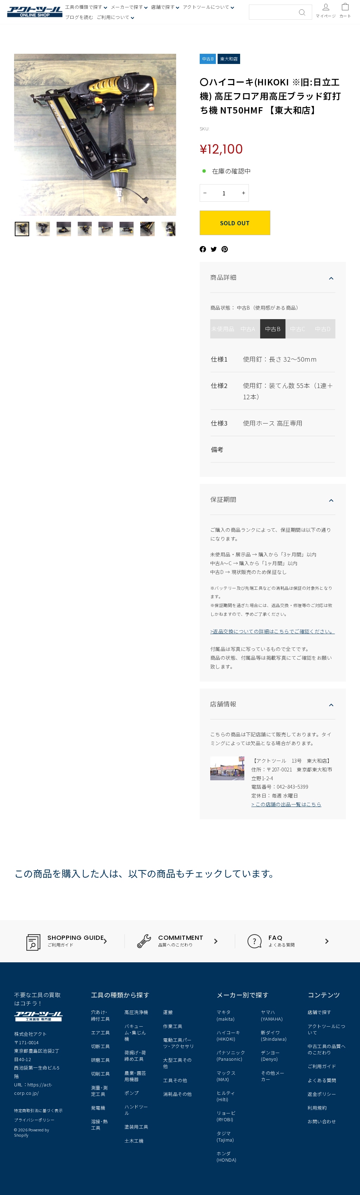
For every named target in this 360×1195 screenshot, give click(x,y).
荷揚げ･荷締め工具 (135, 1055)
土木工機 (133, 1140)
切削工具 (100, 1073)
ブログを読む (79, 17)
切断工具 (100, 1046)
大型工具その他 (177, 1063)
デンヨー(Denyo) (270, 1055)
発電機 (98, 1107)
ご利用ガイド (322, 1066)
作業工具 (172, 1026)
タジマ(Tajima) (225, 1136)
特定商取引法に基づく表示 (38, 1110)
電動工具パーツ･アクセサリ (178, 1042)
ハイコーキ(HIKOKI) (228, 1035)
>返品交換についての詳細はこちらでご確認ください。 (272, 631)
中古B (207, 59)
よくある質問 (322, 1080)
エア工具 (100, 1032)
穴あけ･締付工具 (100, 1015)
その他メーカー (273, 1076)
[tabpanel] (272, 402)
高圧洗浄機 (136, 1012)
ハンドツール (136, 1109)
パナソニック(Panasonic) (231, 1055)
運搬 (168, 1012)
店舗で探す (320, 1012)
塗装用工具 (136, 1126)
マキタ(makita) (225, 1015)
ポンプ (131, 1093)
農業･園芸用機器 (135, 1076)
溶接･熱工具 (99, 1124)
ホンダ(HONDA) (227, 1156)
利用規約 (317, 1107)
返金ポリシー (322, 1094)
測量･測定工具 (99, 1090)
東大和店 (229, 59)
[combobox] (280, 12)
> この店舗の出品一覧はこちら (286, 804)
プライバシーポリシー (34, 1120)
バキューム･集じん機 (135, 1032)
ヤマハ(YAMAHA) (272, 1015)
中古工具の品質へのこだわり (327, 1049)
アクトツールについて (207, 7)
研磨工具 (100, 1060)
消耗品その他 (177, 1094)
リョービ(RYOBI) (226, 1116)
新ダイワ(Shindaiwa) (274, 1035)
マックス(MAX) (226, 1076)
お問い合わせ (322, 1121)
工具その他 (175, 1080)
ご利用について (114, 17)
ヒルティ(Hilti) (226, 1096)
